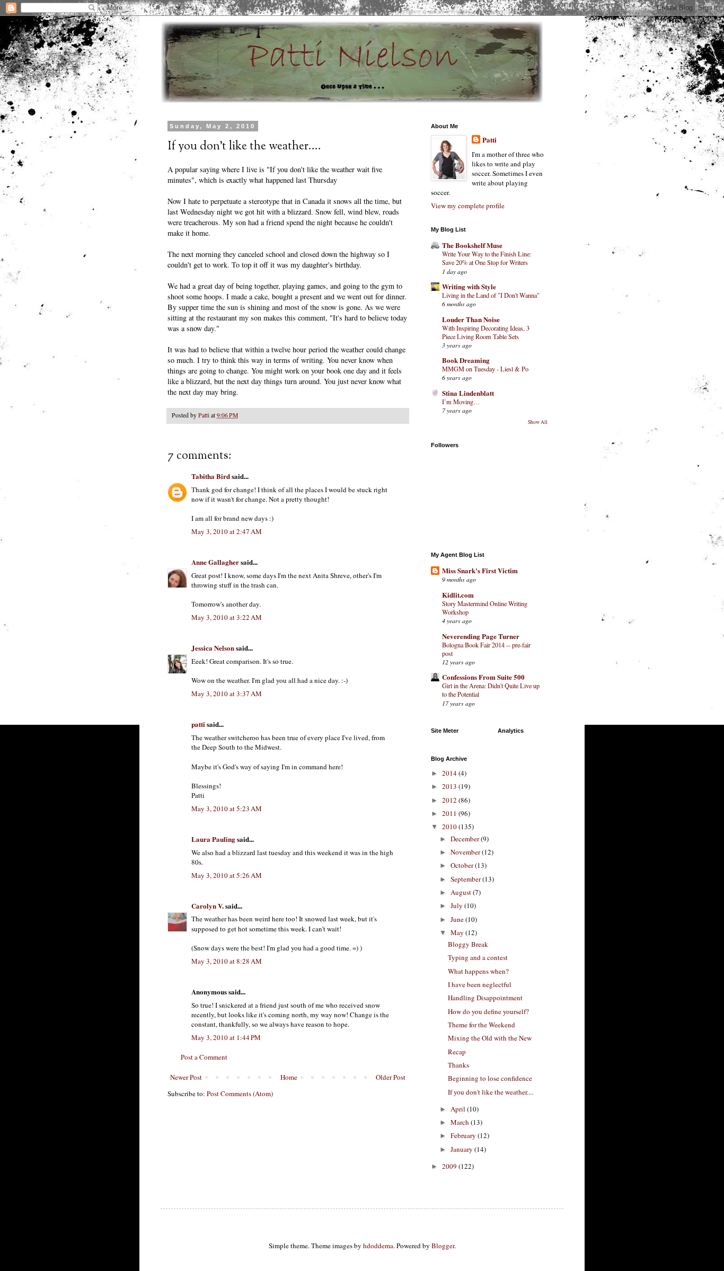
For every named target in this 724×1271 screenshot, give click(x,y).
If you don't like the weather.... (490, 1092)
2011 (450, 813)
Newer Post (186, 1077)
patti (198, 724)
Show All (538, 422)
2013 (450, 786)
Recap (457, 1051)
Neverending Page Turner (480, 636)
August (462, 892)
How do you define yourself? (488, 1011)
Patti (489, 140)
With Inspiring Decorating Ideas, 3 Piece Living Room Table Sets (485, 332)
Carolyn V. (207, 906)
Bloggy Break (468, 944)
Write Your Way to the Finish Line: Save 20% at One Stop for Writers (486, 258)
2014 (450, 773)
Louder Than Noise (471, 319)
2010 (450, 826)
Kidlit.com (458, 595)
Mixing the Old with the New (490, 1038)
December (466, 838)
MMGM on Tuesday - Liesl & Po (485, 369)
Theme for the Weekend (481, 1024)
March (461, 1122)
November (466, 852)
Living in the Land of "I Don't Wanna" (491, 295)
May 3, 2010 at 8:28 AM (226, 961)
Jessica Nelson (212, 648)
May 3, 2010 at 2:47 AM (226, 531)
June (458, 919)
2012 (450, 800)
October (463, 865)
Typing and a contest (478, 957)
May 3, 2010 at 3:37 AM (226, 693)
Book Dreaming (466, 360)
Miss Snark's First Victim (480, 570)
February (464, 1135)
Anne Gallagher (215, 562)
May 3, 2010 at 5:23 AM (226, 808)
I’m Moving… (461, 401)
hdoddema (378, 1245)
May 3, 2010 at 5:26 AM (226, 875)
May (458, 932)
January (462, 1149)
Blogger (442, 1245)
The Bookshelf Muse (472, 245)
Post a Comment (204, 1057)
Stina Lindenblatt (468, 393)
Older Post (390, 1077)
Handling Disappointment (485, 997)
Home (288, 1077)
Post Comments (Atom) (240, 1093)
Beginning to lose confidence (490, 1078)
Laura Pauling (213, 839)
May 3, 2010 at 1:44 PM (226, 1037)
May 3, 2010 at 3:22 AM (226, 617)
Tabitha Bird (210, 476)
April (459, 1109)
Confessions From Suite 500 (483, 677)
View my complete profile (468, 205)
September (466, 879)
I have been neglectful (479, 984)
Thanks (458, 1065)
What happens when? (478, 971)
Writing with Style (469, 286)
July (457, 905)
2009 (450, 1166)
